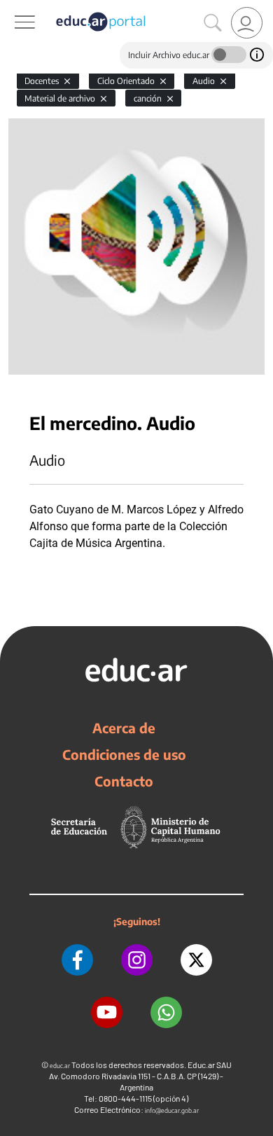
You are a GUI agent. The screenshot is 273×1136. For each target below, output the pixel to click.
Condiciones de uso (124, 754)
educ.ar (60, 1065)
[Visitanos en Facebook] (77, 960)
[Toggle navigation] (13, 7)
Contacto (123, 781)
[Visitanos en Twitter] (196, 960)
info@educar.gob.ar (172, 1110)
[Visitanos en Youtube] (106, 1012)
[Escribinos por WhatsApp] (166, 1012)
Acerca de (123, 727)
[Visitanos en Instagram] (137, 960)
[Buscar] (213, 23)
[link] (246, 23)
